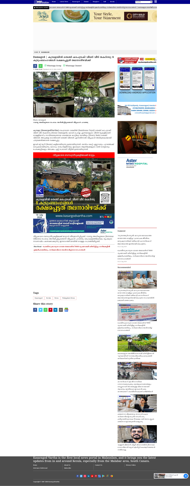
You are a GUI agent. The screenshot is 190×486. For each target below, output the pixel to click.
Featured (121, 231)
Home (54, 2)
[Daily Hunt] (107, 475)
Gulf (104, 2)
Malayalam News (68, 298)
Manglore (96, 2)
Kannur (86, 2)
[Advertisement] (92, 36)
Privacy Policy (131, 465)
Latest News (64, 2)
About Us (67, 465)
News (57, 298)
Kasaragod (76, 2)
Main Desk (38, 69)
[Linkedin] (88, 476)
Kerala (112, 2)
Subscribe (67, 468)
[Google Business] (99, 475)
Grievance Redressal (40, 468)
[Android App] (103, 475)
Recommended (124, 267)
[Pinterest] (96, 476)
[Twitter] (81, 476)
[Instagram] (85, 476)
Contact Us (98, 465)
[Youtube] (92, 476)
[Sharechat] (111, 475)
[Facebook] (77, 476)
